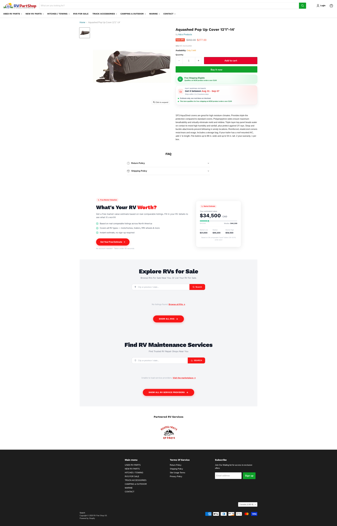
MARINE (153, 13)
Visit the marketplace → (184, 378)
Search (197, 360)
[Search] (302, 6)
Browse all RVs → (177, 304)
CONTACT (168, 13)
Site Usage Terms (177, 472)
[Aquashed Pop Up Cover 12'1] (84, 33)
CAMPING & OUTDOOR (132, 13)
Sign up (249, 475)
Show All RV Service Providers (167, 392)
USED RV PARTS (12, 13)
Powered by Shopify (87, 518)
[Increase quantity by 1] (198, 60)
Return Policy (175, 465)
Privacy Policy (176, 476)
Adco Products (185, 34)
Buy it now (216, 69)
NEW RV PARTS (34, 13)
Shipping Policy (176, 469)
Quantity (179, 55)
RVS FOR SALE (80, 13)
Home (82, 22)
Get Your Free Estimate (111, 242)
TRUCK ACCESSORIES (103, 13)
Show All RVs (166, 319)
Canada (246, 504)
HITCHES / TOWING (57, 13)
